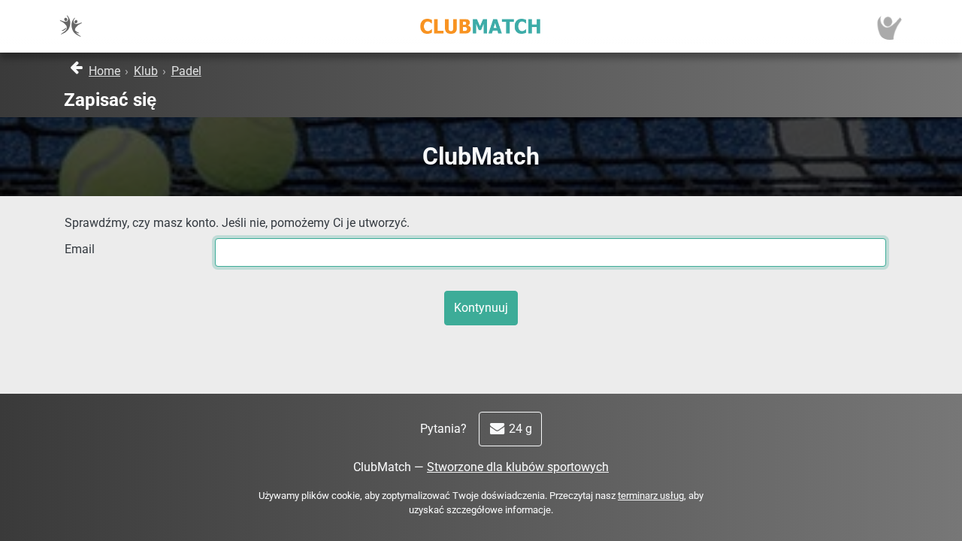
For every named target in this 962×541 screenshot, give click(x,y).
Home (104, 71)
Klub (146, 71)
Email (80, 249)
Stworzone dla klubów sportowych (518, 467)
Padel (186, 71)
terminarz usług (651, 495)
